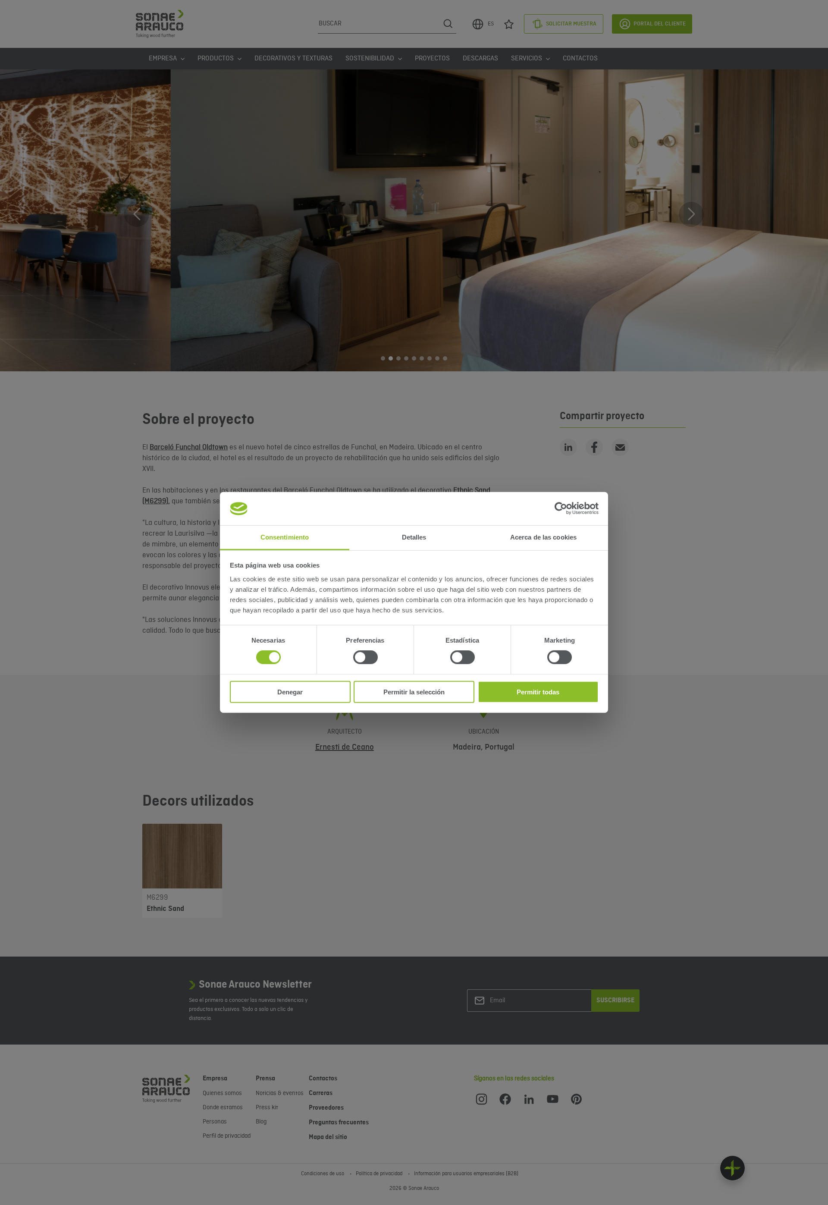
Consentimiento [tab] (284, 537)
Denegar (290, 691)
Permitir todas (538, 691)
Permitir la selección (414, 691)
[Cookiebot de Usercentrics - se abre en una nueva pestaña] (561, 508)
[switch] (365, 657)
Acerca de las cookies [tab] (543, 537)
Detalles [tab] (414, 537)
